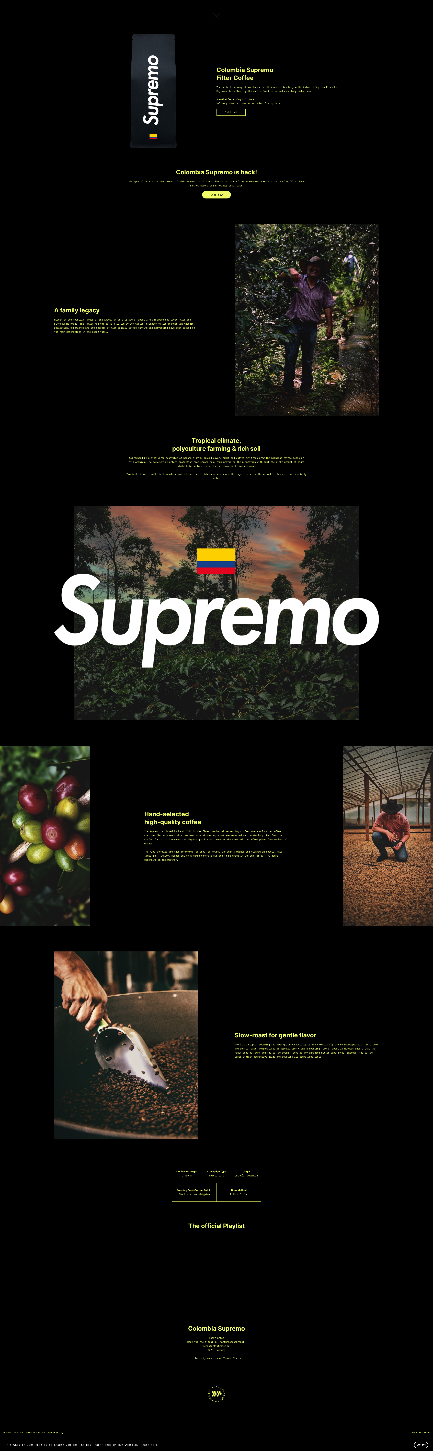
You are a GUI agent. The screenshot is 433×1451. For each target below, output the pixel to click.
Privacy (18, 1433)
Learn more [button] (149, 1444)
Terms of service (35, 1433)
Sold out (231, 112)
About (427, 1433)
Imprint (7, 1433)
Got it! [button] (421, 1445)
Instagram (415, 1433)
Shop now (216, 194)
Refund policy (55, 1433)
